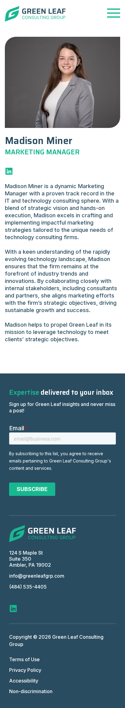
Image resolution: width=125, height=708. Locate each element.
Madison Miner (38, 140)
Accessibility (23, 681)
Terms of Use (24, 659)
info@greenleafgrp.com (36, 576)
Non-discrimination (30, 691)
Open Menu (113, 13)
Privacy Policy (25, 670)
